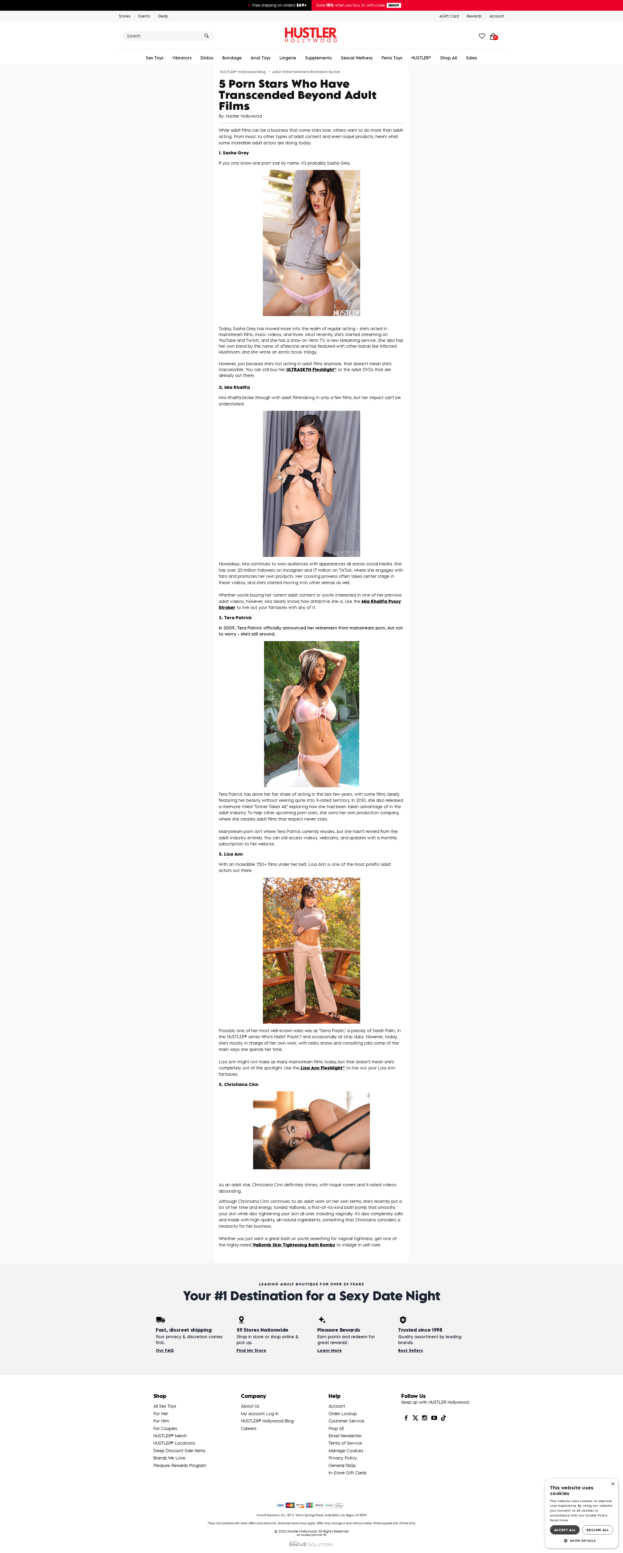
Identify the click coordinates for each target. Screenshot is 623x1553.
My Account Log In (260, 1413)
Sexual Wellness (357, 57)
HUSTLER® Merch (170, 1435)
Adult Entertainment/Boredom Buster (306, 71)
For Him (161, 1420)
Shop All (448, 57)
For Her (160, 1413)
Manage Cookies (346, 1450)
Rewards (474, 16)
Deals (163, 16)
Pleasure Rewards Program (179, 1465)
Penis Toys (392, 57)
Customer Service (346, 1420)
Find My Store (251, 1350)
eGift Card (449, 16)
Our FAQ (165, 1350)
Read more (559, 1520)
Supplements (318, 57)
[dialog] (581, 1513)
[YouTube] (434, 1417)
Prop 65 (336, 1428)
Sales (471, 57)
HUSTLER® (421, 57)
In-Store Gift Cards (347, 1472)
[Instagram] (424, 1417)
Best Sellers (410, 1350)
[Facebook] (406, 1417)
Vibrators (182, 57)
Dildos (207, 57)
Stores (124, 16)
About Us (250, 1406)
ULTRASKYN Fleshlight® (311, 369)
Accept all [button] (565, 1530)
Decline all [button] (597, 1530)
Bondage (232, 57)
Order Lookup (343, 1413)
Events (144, 16)
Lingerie (288, 57)
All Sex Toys (164, 1406)
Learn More (329, 1350)
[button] (581, 1540)
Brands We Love (169, 1457)
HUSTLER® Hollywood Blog (243, 71)
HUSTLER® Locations (174, 1443)
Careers (249, 1428)
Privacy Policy (343, 1457)
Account (497, 16)
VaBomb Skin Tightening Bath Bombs (293, 1244)
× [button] (612, 1484)
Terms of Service (345, 1443)
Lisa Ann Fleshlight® (322, 1067)
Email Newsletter (345, 1435)
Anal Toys (260, 57)
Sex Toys (154, 57)
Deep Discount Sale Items (179, 1450)
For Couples (165, 1428)
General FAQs (342, 1465)
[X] (415, 1417)
